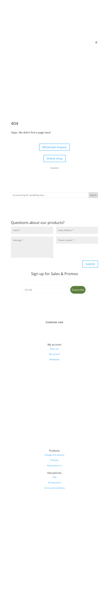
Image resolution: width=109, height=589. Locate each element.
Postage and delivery (54, 455)
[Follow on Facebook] (49, 441)
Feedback (54, 331)
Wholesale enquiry (54, 147)
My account (54, 354)
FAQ (54, 477)
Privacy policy (54, 482)
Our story (54, 337)
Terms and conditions (54, 488)
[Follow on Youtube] (60, 441)
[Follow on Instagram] (54, 441)
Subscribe (78, 290)
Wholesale (54, 359)
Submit (90, 264)
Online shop (54, 158)
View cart (54, 348)
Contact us (54, 326)
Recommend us (54, 465)
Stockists (54, 460)
